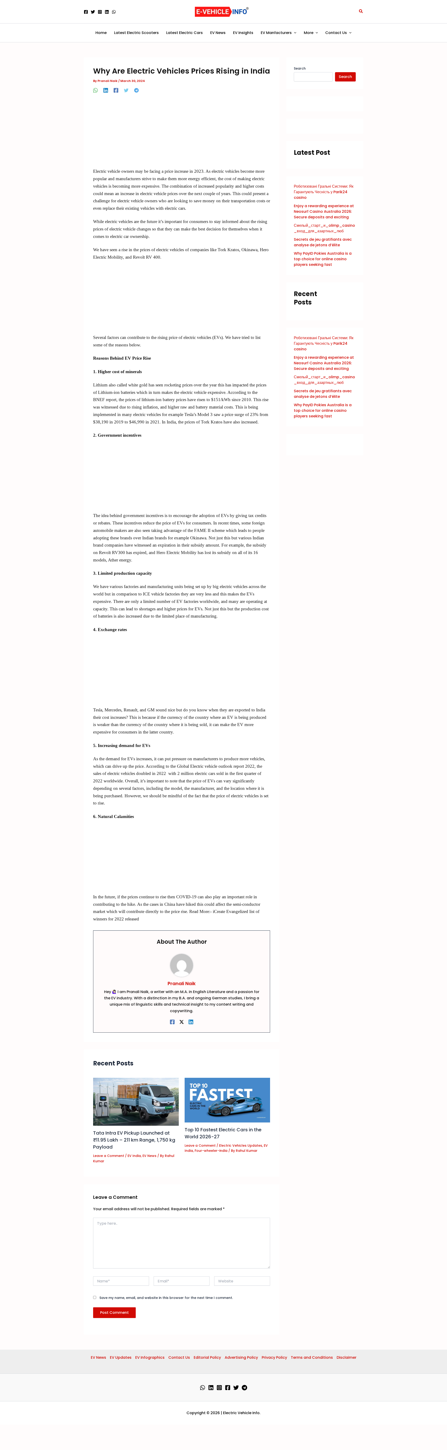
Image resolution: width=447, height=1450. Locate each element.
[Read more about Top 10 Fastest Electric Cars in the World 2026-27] (227, 1099)
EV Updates (121, 1357)
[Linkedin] (107, 12)
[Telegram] (136, 90)
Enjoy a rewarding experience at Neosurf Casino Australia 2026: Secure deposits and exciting (324, 211)
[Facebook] (86, 12)
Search (300, 68)
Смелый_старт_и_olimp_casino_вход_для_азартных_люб (324, 228)
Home (101, 32)
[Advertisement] (181, 133)
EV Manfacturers (276, 32)
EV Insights (243, 32)
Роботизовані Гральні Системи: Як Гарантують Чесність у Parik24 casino (323, 192)
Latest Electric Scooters (136, 32)
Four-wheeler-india (211, 1150)
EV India (134, 1155)
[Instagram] (100, 12)
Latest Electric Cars (184, 32)
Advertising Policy (241, 1357)
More (308, 32)
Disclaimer (346, 1357)
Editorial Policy (207, 1357)
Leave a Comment (108, 1155)
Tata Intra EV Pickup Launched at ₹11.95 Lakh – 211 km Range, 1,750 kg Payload (134, 1140)
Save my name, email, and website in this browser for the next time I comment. (166, 1297)
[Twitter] (93, 12)
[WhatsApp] (114, 12)
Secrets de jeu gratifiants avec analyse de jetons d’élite (323, 242)
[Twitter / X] (181, 1022)
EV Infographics (150, 1357)
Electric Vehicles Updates (240, 1145)
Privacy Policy (274, 1357)
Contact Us (336, 32)
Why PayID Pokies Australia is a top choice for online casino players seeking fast (323, 259)
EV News (218, 32)
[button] (361, 11)
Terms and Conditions (312, 1357)
